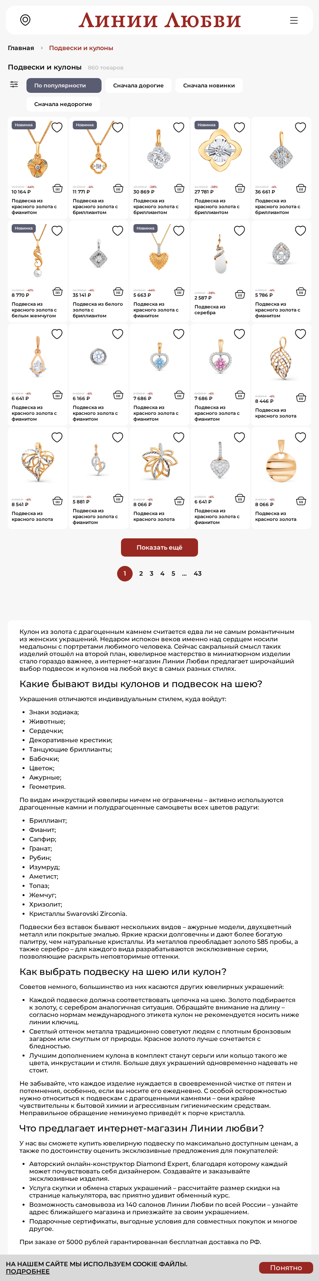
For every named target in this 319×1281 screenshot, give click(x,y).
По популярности (60, 85)
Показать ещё (159, 547)
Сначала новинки (209, 85)
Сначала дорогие (138, 85)
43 (198, 573)
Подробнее (28, 1271)
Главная (21, 48)
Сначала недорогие (63, 104)
